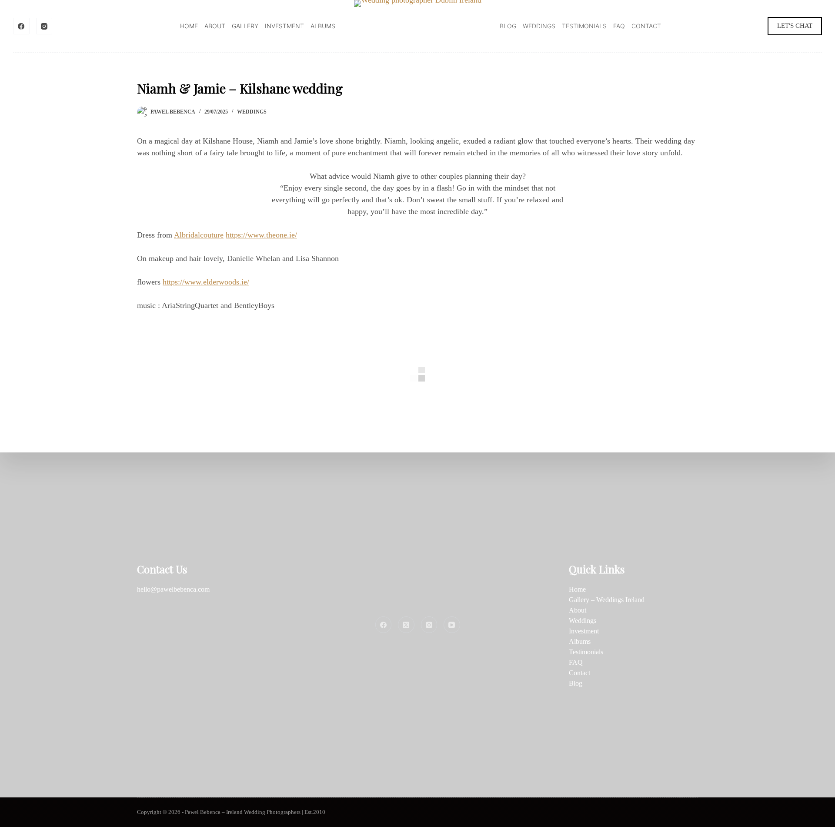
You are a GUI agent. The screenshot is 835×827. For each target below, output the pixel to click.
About (214, 26)
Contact (646, 26)
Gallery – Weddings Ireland (607, 599)
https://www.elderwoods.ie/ (206, 282)
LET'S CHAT (794, 25)
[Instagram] (44, 26)
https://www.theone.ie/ (261, 235)
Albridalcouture (199, 235)
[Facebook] (21, 26)
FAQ (619, 26)
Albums (323, 26)
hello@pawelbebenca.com (173, 589)
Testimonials (584, 26)
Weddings (539, 26)
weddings (252, 112)
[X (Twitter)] (406, 624)
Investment (284, 26)
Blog (508, 26)
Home (189, 26)
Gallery (245, 26)
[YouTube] (452, 624)
